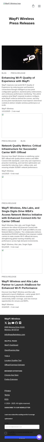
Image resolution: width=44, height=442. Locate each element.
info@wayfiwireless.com (14, 335)
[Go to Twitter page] (5, 323)
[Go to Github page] (16, 323)
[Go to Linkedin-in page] (9, 323)
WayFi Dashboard (11, 345)
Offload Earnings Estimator (14, 365)
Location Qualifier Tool (12, 360)
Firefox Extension (11, 379)
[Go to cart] (33, 6)
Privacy (7, 391)
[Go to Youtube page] (13, 323)
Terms (7, 395)
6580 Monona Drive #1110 (14, 327)
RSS (6, 399)
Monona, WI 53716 (11, 330)
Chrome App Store (11, 375)
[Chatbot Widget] (39, 437)
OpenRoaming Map (11, 350)
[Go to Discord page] (20, 323)
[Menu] (39, 6)
